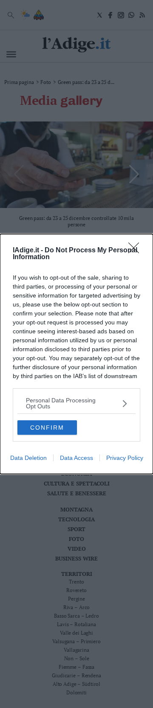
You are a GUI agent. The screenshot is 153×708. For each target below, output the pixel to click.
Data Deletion (28, 457)
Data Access (76, 457)
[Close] (136, 251)
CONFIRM (47, 427)
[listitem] (76, 403)
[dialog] (76, 354)
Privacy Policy (124, 457)
